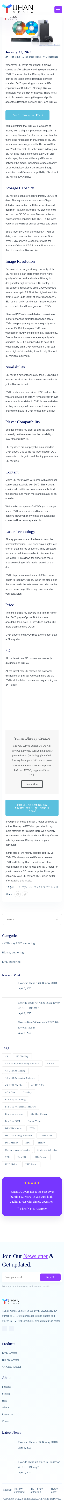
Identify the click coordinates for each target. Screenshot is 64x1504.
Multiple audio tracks (17, 1150)
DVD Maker (11, 1142)
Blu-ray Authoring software (20, 1106)
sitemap (7, 1489)
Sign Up (50, 1277)
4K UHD (51, 1063)
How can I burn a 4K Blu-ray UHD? (38, 983)
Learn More (32, 784)
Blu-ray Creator (26, 135)
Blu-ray (21, 886)
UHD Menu (31, 1164)
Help (4, 1400)
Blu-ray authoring (13, 952)
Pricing (6, 1393)
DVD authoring (32, 57)
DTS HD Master (13, 1128)
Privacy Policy (54, 1490)
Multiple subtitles (47, 1150)
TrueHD (22, 1157)
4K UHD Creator (11, 1366)
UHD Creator (40, 1157)
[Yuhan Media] (17, 8)
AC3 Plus (10, 1092)
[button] (27, 115)
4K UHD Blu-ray (14, 1085)
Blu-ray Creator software (40, 821)
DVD (54, 886)
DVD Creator (46, 1135)
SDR (7, 1157)
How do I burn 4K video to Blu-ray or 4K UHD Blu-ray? (39, 1005)
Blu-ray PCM (12, 1121)
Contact (6, 1421)
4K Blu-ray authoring (37, 1490)
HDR (28, 1142)
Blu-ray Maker (39, 1114)
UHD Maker (11, 1164)
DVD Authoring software (18, 1135)
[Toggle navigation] (58, 9)
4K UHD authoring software (20, 1078)
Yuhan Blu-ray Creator (46, 835)
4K (6, 1056)
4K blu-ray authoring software (22, 1063)
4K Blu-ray (22, 1056)
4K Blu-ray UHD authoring (18, 943)
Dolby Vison (34, 1121)
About (5, 1407)
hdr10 (41, 1142)
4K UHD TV (37, 1085)
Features (6, 1386)
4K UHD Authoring (15, 1070)
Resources (7, 1414)
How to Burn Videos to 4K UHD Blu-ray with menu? (39, 1025)
